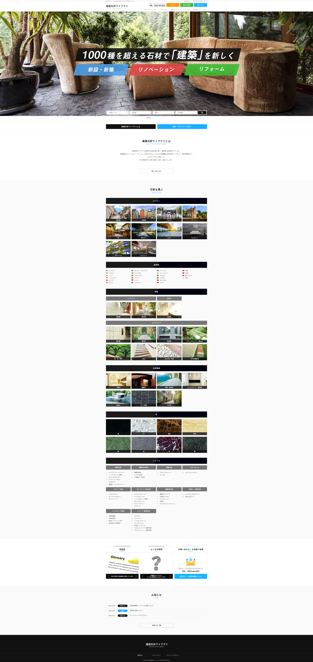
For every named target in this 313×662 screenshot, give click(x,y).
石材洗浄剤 (112, 518)
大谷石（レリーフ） (140, 525)
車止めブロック (189, 496)
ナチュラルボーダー (115, 477)
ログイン (173, 5)
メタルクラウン (113, 494)
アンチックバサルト (115, 479)
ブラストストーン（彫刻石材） (143, 530)
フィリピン (163, 270)
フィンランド (164, 273)
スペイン (137, 278)
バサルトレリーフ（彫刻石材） (143, 528)
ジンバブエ (137, 273)
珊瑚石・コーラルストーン (116, 484)
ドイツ (136, 280)
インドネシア (113, 278)
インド (111, 275)
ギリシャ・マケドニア (140, 270)
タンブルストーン (139, 501)
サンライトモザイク (115, 496)
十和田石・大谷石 (139, 477)
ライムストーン (164, 499)
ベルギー (162, 278)
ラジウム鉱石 (138, 475)
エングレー (137, 516)
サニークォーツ (113, 499)
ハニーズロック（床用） (141, 499)
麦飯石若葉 (137, 472)
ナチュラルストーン (140, 494)
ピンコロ (162, 475)
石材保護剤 (112, 516)
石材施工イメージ (175, 9)
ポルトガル (163, 280)
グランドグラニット (165, 472)
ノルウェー (137, 282)
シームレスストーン (140, 520)
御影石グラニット (165, 494)
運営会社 (187, 1)
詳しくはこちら (156, 171)
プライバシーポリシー (172, 655)
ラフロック (137, 506)
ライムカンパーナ (139, 496)
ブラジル (162, 275)
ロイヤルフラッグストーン (167, 503)
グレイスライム (138, 523)
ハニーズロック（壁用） (116, 475)
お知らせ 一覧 (156, 625)
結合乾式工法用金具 (115, 523)
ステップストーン (139, 503)
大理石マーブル (164, 496)
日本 (186, 278)
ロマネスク (112, 482)
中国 (186, 270)
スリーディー (138, 518)
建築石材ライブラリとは (130, 126)
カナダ (111, 282)
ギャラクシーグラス (191, 472)
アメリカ (111, 270)
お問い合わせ (200, 5)
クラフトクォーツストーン (116, 472)
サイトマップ (156, 655)
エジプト (111, 280)
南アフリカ (188, 275)
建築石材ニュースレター (199, 9)
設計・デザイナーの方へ (151, 9)
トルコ (162, 282)
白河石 (162, 501)
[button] (148, 117)
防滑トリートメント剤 (115, 520)
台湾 (186, 273)
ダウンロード (186, 9)
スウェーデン (138, 275)
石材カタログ (163, 9)
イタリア (111, 273)
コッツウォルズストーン (192, 494)
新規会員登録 (186, 5)
